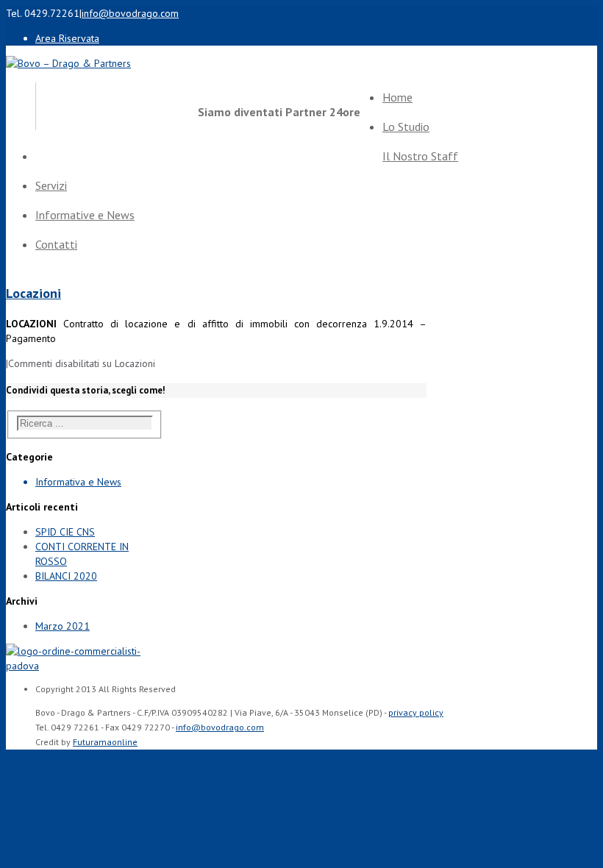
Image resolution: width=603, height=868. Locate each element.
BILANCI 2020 (66, 576)
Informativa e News (78, 481)
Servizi (51, 185)
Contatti (56, 244)
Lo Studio (405, 126)
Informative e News (85, 214)
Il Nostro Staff (420, 156)
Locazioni (33, 293)
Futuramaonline (105, 741)
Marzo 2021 (62, 626)
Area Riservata (67, 38)
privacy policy (415, 712)
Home (397, 97)
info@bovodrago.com (130, 13)
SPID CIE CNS (65, 531)
